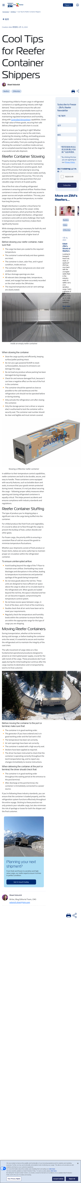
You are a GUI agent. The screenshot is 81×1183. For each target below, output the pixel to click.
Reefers (6, 91)
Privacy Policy (70, 162)
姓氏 (59, 135)
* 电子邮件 (61, 116)
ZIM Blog (13, 12)
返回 (7, 19)
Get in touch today (21, 882)
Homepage (5, 12)
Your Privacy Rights (14, 1179)
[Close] (78, 1163)
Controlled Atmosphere (20, 119)
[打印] (68, 915)
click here (52, 1169)
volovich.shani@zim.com (19, 902)
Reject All (72, 1179)
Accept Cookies (58, 1179)
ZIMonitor (16, 91)
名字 (59, 125)
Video (65, 225)
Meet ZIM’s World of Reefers (66, 247)
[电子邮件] (74, 915)
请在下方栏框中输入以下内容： (66, 170)
